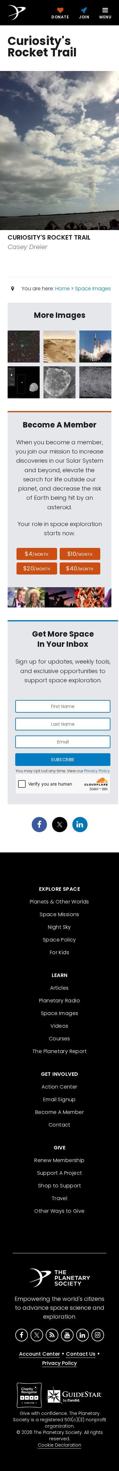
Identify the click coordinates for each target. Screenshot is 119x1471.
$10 (79, 554)
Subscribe (62, 759)
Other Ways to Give (59, 1211)
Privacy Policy (97, 771)
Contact (59, 1124)
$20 (36, 568)
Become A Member (59, 1112)
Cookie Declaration (59, 1445)
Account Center (39, 1354)
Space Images (93, 288)
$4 (37, 554)
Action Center (59, 1086)
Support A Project (59, 1173)
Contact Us (81, 1354)
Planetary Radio (59, 1000)
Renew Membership (59, 1160)
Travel (59, 1198)
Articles (59, 988)
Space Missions (59, 914)
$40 (79, 568)
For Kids (59, 952)
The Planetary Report (59, 1051)
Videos (59, 1026)
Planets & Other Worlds (59, 901)
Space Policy (59, 939)
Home (62, 288)
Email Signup (59, 1099)
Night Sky (59, 927)
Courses (59, 1038)
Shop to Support (59, 1185)
